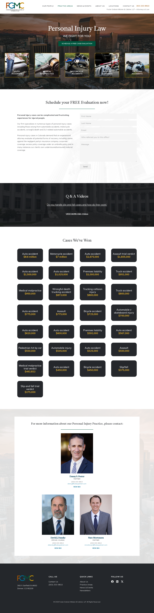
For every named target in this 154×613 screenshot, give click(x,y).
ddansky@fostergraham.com (58, 545)
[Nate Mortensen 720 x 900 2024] (96, 515)
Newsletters (85, 590)
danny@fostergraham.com (77, 484)
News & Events (86, 587)
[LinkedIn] (117, 581)
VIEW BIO (77, 487)
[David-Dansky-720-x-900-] (58, 515)
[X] (122, 581)
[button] (55, 6)
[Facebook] (112, 581)
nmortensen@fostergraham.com (96, 545)
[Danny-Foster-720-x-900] (77, 453)
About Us (84, 581)
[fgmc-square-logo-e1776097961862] (15, 7)
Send (85, 166)
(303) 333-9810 (56, 584)
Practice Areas (86, 584)
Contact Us (53, 581)
